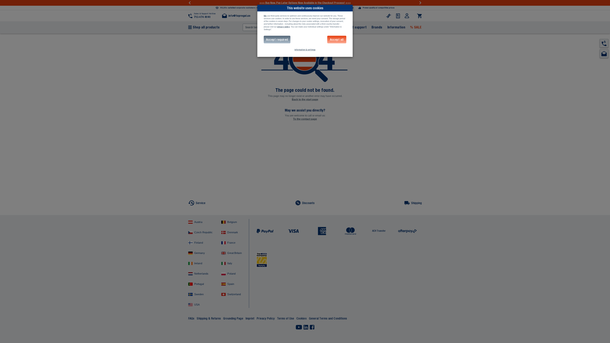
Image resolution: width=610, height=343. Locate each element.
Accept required (277, 39)
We (265, 16)
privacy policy (283, 27)
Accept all (337, 39)
